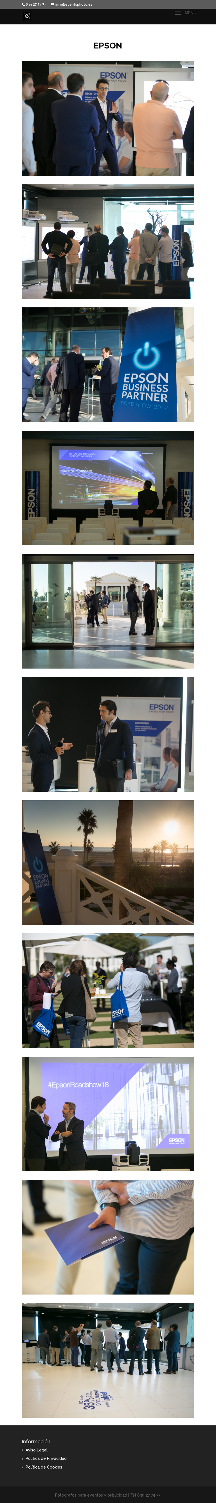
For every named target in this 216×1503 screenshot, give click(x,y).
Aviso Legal (37, 1450)
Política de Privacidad (46, 1458)
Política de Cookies (44, 1467)
